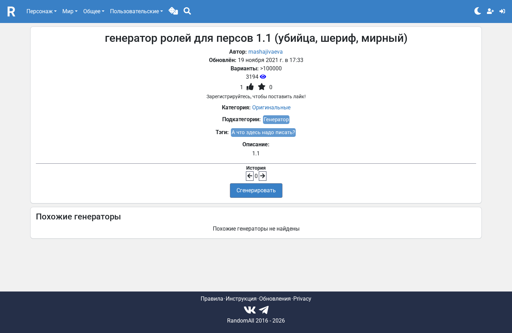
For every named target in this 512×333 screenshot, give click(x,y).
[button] (173, 11)
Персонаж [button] (39, 11)
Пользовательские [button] (134, 11)
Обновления (275, 298)
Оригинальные (271, 107)
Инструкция (241, 298)
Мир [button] (67, 11)
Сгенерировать (256, 190)
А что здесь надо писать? (263, 132)
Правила (212, 298)
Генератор (276, 119)
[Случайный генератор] (173, 11)
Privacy (302, 298)
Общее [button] (91, 11)
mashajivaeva (265, 51)
